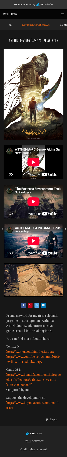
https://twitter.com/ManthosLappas (30, 352)
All (10, 24)
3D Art (63, 24)
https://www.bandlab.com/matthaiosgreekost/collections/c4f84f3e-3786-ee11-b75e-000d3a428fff (33, 380)
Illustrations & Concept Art (35, 24)
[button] (52, 419)
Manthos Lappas (10, 14)
